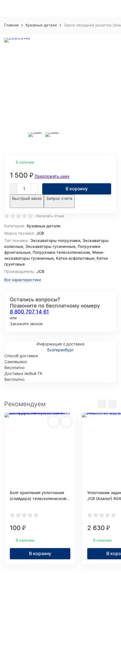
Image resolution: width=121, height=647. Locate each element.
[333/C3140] (60, 82)
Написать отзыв (50, 216)
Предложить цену (52, 176)
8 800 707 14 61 (29, 312)
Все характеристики (22, 279)
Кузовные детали (41, 25)
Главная (11, 25)
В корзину (77, 188)
